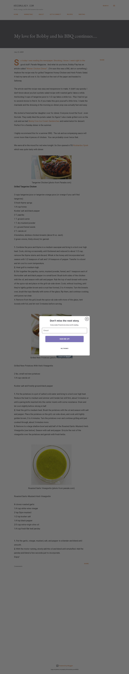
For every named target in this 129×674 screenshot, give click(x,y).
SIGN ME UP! (65, 339)
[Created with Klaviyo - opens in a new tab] (64, 356)
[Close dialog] (87, 319)
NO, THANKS (64, 348)
